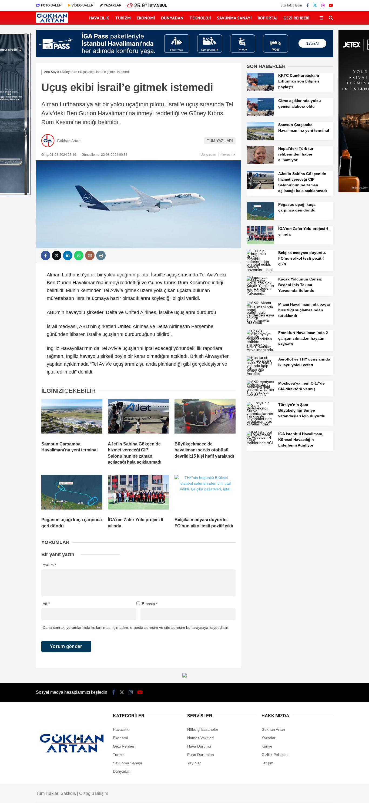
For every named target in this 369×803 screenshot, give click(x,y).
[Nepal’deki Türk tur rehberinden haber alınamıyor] (260, 163)
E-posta (149, 604)
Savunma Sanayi (234, 18)
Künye (266, 746)
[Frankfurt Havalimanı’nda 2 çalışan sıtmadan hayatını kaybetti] (260, 350)
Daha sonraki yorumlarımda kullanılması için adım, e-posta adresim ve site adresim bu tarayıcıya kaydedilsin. (136, 627)
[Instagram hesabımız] (322, 5)
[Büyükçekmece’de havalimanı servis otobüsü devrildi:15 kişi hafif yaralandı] (205, 418)
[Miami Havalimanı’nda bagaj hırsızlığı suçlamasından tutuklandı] (260, 323)
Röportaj (267, 18)
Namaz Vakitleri (200, 738)
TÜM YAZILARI (220, 140)
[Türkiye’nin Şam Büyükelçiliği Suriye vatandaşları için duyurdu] (260, 424)
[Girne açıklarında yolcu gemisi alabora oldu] (260, 115)
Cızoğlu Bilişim (93, 793)
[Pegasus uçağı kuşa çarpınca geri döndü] (71, 494)
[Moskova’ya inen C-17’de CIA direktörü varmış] (260, 395)
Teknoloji (200, 18)
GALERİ (51, 5)
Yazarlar (268, 738)
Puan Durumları (200, 754)
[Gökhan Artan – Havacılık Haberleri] (52, 22)
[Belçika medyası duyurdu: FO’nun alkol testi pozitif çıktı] (205, 494)
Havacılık (99, 18)
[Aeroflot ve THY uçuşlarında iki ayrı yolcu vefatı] (260, 373)
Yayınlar (194, 763)
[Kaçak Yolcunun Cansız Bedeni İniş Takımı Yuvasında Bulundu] (260, 293)
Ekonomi (146, 18)
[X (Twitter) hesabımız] (315, 5)
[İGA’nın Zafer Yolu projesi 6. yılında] (138, 494)
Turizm (123, 18)
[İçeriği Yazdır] (101, 255)
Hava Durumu (199, 746)
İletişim (267, 763)
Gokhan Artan (273, 729)
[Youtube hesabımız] (331, 5)
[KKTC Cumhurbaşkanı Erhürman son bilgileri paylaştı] (260, 90)
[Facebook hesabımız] (307, 5)
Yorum (49, 565)
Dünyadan (172, 18)
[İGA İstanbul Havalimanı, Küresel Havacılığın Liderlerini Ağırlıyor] (260, 443)
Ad (46, 604)
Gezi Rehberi (296, 18)
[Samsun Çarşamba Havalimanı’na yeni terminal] (71, 418)
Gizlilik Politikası (275, 754)
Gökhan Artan (68, 140)
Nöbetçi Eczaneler (202, 729)
